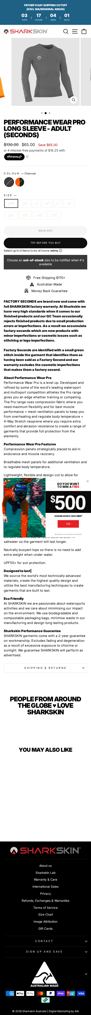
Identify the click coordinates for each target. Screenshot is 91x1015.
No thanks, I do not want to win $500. (68, 534)
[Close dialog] (87, 481)
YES (68, 523)
